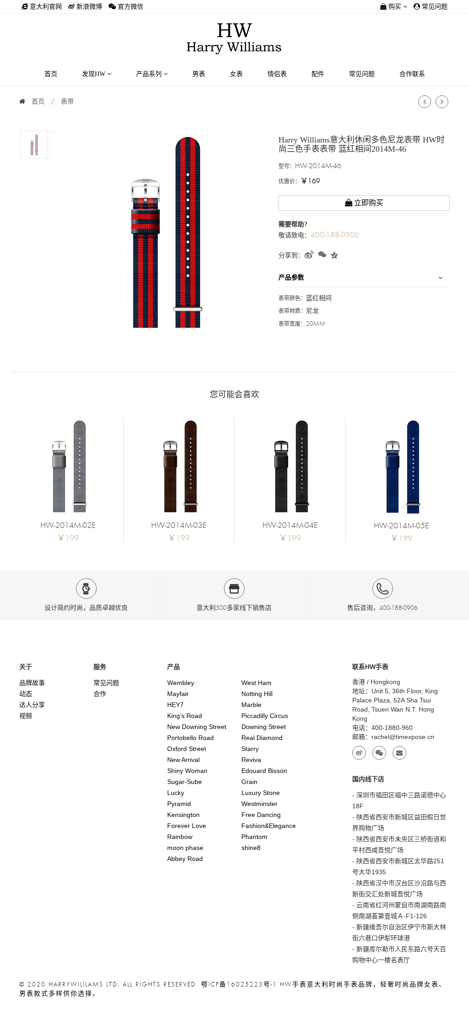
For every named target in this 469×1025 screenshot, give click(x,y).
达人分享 (32, 704)
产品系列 (150, 74)
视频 (25, 715)
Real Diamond (262, 737)
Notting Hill (257, 693)
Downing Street (263, 726)
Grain (249, 781)
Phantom (254, 836)
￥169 (310, 181)
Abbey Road (185, 858)
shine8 (251, 847)
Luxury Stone (260, 792)
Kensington (183, 814)
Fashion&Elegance (268, 825)
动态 (25, 693)
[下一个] (442, 102)
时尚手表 (343, 984)
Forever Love (186, 825)
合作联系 (412, 74)
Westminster (259, 803)
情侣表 (277, 74)
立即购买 (367, 203)
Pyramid (179, 803)
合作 (99, 693)
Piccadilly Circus (264, 715)
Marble (251, 704)
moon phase (185, 847)
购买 (395, 6)
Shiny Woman (187, 770)
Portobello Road (190, 737)
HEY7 (175, 704)
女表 (236, 74)
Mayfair (178, 693)
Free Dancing (261, 814)
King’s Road (184, 715)
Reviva (251, 759)
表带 (67, 101)
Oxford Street (186, 748)
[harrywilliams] (234, 37)
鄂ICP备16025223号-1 (239, 984)
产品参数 (291, 277)
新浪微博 (88, 6)
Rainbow (179, 836)
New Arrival (183, 759)
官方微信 (129, 6)
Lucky (175, 792)
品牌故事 (32, 682)
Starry (250, 748)
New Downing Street (196, 726)
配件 (317, 74)
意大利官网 (45, 6)
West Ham (256, 682)
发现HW (94, 74)
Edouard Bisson (264, 770)
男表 (198, 74)
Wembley (180, 682)
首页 (50, 74)
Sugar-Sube (184, 781)
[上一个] (424, 102)
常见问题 (433, 6)
